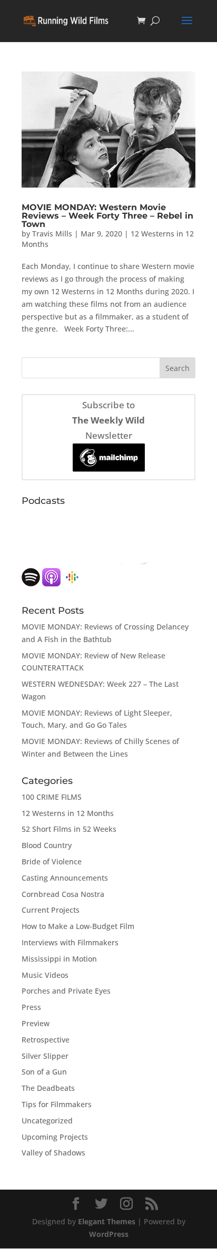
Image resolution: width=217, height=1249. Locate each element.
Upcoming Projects (55, 1137)
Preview (36, 1023)
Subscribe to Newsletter (108, 420)
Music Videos (45, 975)
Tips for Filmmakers (57, 1104)
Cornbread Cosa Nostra (63, 894)
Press (31, 1007)
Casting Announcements (65, 878)
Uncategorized (47, 1121)
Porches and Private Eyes (66, 991)
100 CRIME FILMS (52, 797)
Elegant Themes (106, 1221)
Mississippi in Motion (59, 959)
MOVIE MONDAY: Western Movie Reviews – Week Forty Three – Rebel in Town (107, 215)
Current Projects (51, 910)
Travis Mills (52, 234)
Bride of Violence (52, 861)
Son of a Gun (44, 1072)
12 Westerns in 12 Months (68, 813)
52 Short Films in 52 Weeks (69, 829)
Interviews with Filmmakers (70, 942)
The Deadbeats (48, 1088)
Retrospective (46, 1040)
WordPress (109, 1234)
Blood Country (47, 845)
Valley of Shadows (53, 1153)
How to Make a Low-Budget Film (78, 926)
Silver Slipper (45, 1056)
